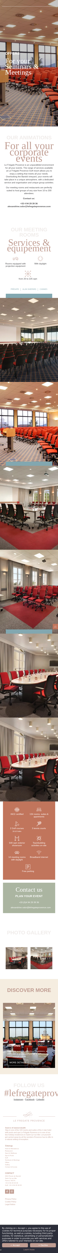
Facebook (30, 1099)
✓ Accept (15, 1245)
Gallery (7, 1164)
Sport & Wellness (11, 1153)
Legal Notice (10, 1204)
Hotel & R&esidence (12, 1148)
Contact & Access (11, 1167)
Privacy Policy (10, 1199)
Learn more (29, 1249)
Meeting (13, 1045)
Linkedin (40, 1099)
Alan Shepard (29, 289)
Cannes (43, 289)
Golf (6, 1158)
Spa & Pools (9, 1155)
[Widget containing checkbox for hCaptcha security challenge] (26, 648)
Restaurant (9, 1151)
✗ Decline (43, 1245)
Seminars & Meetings (12, 1160)
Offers (7, 1162)
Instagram (18, 1099)
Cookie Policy (10, 1202)
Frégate (15, 289)
